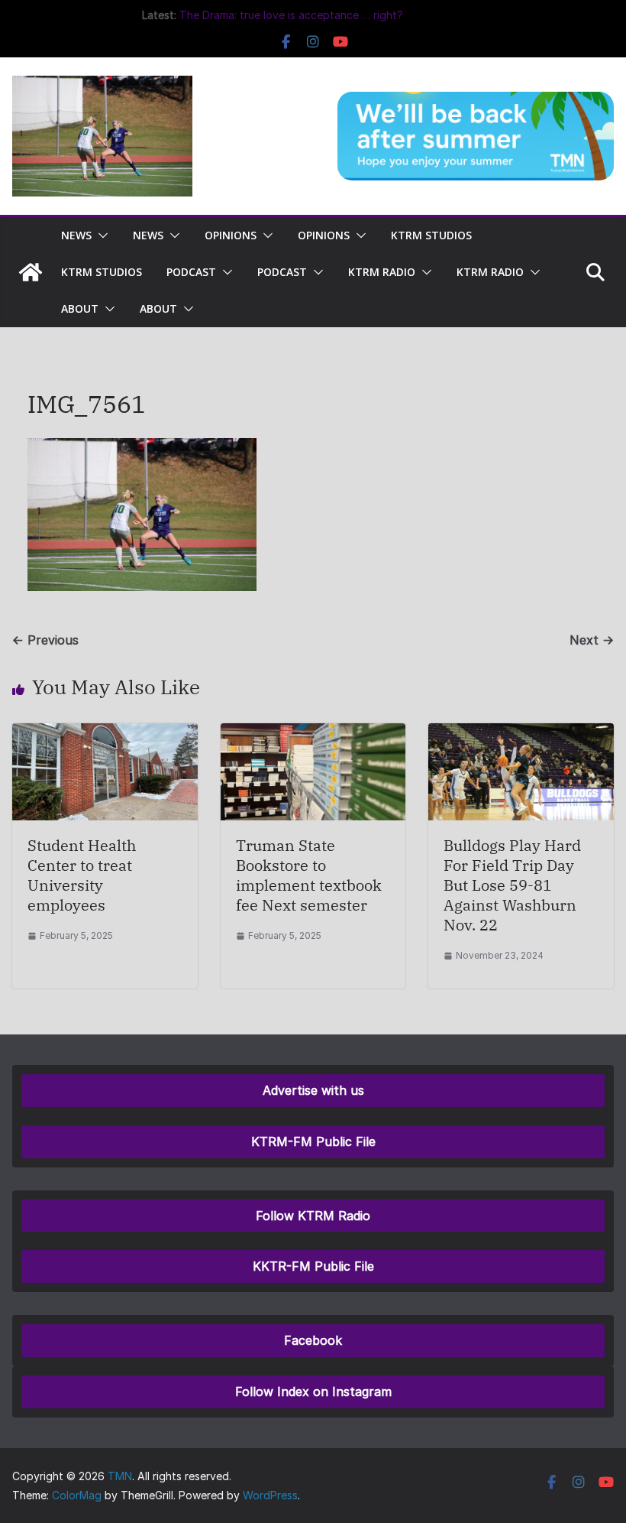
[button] (100, 235)
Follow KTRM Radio (313, 1215)
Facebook (313, 1340)
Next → (592, 640)
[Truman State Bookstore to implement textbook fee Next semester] (313, 734)
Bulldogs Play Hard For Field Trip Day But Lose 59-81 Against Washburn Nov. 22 (512, 885)
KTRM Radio (381, 272)
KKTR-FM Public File (313, 1266)
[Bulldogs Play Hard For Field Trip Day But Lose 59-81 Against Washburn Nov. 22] (521, 734)
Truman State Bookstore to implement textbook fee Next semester (309, 875)
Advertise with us (313, 1090)
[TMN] (30, 272)
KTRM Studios (431, 235)
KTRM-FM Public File (313, 1141)
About (79, 308)
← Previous (45, 640)
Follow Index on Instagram (313, 1391)
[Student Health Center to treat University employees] (105, 734)
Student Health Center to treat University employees (81, 875)
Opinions (231, 235)
